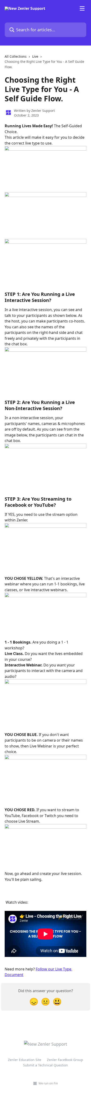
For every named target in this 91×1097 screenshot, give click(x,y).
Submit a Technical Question (45, 1065)
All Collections (16, 56)
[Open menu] (82, 8)
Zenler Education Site (24, 1060)
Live (35, 56)
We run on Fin (48, 1083)
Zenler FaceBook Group (65, 1060)
